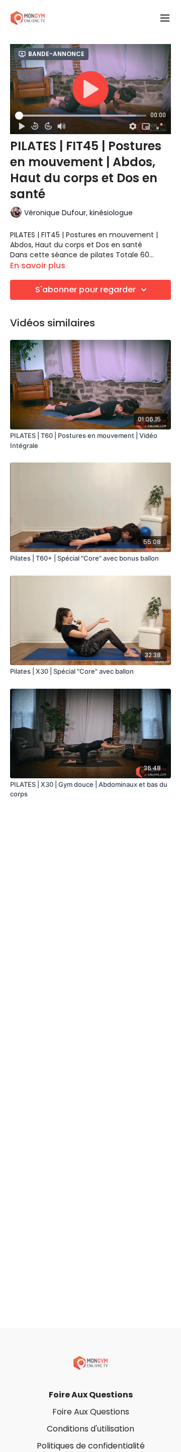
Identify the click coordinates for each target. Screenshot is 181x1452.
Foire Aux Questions (91, 1394)
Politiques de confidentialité (91, 1445)
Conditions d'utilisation (90, 1428)
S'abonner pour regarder (85, 289)
